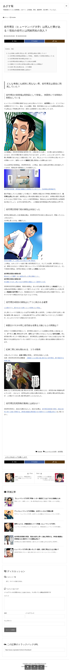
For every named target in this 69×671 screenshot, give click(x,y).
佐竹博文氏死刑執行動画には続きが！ (20, 69)
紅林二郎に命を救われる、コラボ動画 (20, 67)
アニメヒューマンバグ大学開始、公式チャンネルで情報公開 (33, 511)
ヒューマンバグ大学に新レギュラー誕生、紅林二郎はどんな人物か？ (36, 549)
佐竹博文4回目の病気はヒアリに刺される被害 (22, 61)
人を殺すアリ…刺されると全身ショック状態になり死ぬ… (23, 308)
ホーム (6, 17)
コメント (6, 595)
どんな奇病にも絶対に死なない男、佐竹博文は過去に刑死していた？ (26, 53)
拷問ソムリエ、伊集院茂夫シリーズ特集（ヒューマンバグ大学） (36, 524)
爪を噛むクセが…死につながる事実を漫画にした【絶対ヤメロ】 (25, 282)
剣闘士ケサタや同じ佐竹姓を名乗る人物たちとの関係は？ (25, 64)
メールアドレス (29, 613)
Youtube (13, 17)
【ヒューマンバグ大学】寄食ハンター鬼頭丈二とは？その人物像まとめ (37, 498)
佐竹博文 (60, 451)
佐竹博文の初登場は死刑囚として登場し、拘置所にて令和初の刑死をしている (31, 56)
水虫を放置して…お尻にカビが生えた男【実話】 (20, 260)
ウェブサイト (8, 620)
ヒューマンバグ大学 (50, 451)
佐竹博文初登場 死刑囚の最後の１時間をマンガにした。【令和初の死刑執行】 (30, 189)
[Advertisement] (34, 432)
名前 (5, 613)
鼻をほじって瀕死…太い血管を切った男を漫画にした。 (22, 276)
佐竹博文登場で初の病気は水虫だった (20, 58)
